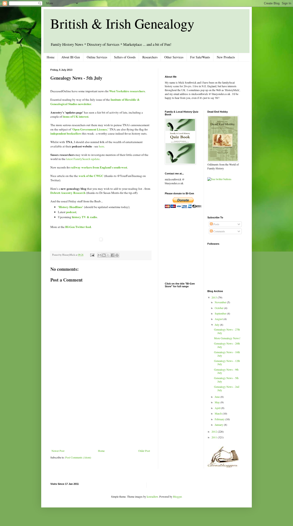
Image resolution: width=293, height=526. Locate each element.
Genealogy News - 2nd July (226, 388)
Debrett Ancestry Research (67, 192)
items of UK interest (75, 116)
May (217, 402)
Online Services (97, 57)
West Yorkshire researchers (127, 91)
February (220, 419)
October (219, 308)
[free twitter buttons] (219, 179)
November (221, 302)
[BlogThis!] (104, 255)
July (217, 324)
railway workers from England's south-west (99, 167)
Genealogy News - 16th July (227, 353)
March (218, 413)
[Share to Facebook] (112, 255)
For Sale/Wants (200, 57)
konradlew (152, 496)
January (219, 424)
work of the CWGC (91, 176)
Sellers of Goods (125, 57)
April (218, 408)
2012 (215, 431)
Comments (219, 231)
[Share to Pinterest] (117, 255)
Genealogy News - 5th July (226, 379)
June (217, 397)
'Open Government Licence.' (90, 129)
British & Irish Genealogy (122, 23)
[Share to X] (108, 255)
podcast (71, 212)
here (101, 146)
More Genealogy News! (227, 338)
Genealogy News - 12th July (227, 362)
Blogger (177, 496)
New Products (226, 57)
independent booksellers (65, 133)
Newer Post (58, 451)
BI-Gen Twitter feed (78, 227)
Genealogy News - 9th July (226, 371)
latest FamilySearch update (83, 159)
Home (50, 57)
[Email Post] (92, 254)
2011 (215, 437)
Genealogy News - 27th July (227, 331)
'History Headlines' (70, 207)
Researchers (149, 57)
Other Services (173, 57)
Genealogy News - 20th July (227, 345)
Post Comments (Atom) (78, 457)
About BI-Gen (70, 57)
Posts (216, 224)
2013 (215, 297)
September (221, 313)
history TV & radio (84, 217)
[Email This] (99, 255)
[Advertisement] (100, 414)
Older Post (144, 451)
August (219, 319)
